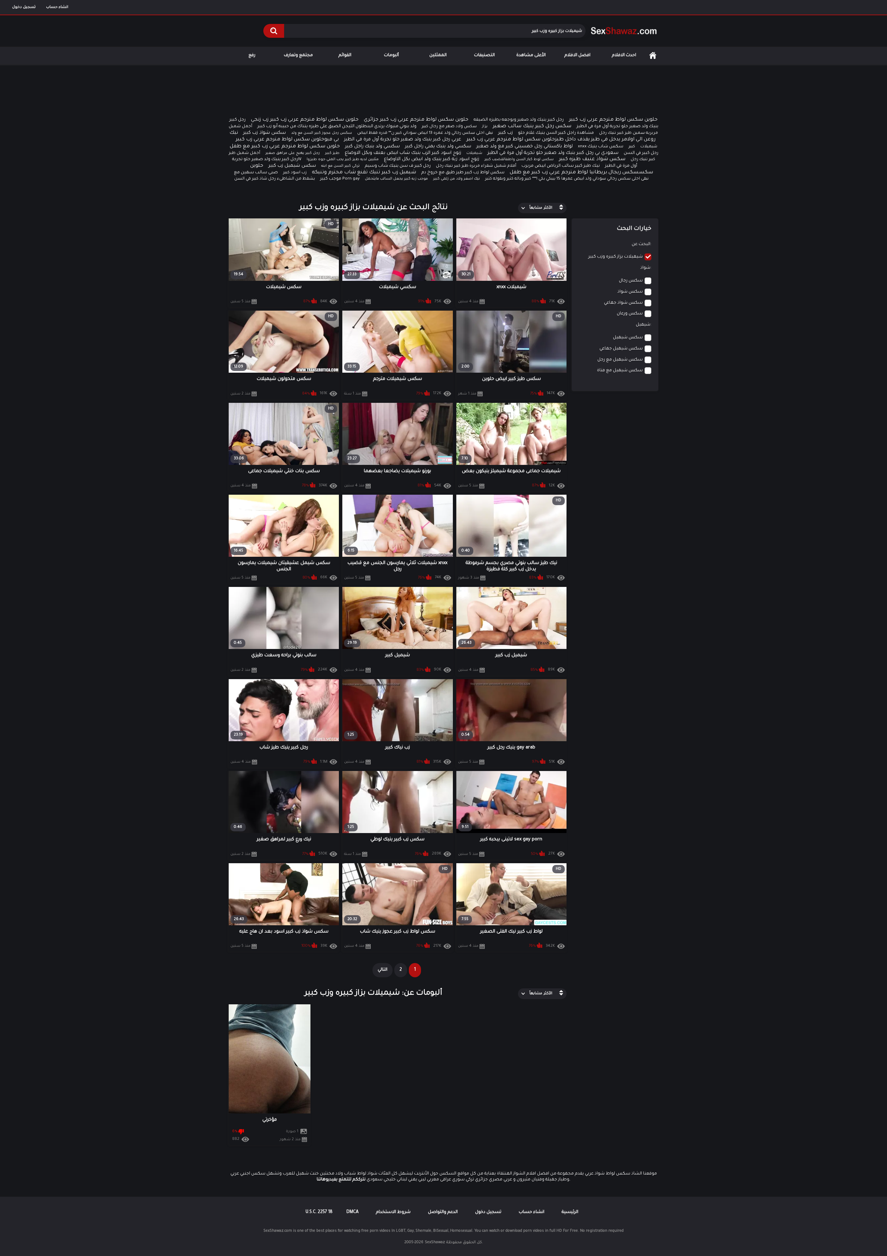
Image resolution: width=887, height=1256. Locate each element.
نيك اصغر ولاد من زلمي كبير (456, 179)
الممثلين (438, 55)
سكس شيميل (628, 337)
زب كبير (505, 133)
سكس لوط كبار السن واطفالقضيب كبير (519, 159)
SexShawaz (435, 1242)
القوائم (345, 55)
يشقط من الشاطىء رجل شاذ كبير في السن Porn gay (297, 179)
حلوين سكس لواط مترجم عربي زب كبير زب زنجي (305, 120)
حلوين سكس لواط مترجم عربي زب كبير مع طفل (285, 146)
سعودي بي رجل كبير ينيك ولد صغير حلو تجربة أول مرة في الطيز (553, 153)
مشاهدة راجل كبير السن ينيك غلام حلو (556, 133)
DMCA (352, 1212)
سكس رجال (631, 280)
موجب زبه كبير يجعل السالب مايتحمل (396, 179)
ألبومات (391, 55)
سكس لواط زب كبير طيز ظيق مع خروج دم (462, 172)
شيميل (643, 324)
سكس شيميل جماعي (621, 348)
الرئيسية (652, 55)
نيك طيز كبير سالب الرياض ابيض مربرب (560, 166)
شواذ (645, 268)
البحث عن (641, 244)
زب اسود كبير (295, 173)
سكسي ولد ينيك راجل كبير (372, 146)
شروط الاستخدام (393, 1212)
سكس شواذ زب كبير (264, 133)
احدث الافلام (624, 55)
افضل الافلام (577, 55)
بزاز (485, 126)
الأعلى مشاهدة (531, 55)
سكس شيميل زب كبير (292, 165)
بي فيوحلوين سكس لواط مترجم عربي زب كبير (287, 139)
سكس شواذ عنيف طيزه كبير (592, 159)
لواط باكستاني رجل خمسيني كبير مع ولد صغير (524, 146)
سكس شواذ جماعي (623, 303)
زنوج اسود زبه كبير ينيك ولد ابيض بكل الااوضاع (431, 159)
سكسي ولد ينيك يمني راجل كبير (438, 146)
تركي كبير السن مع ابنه (340, 166)
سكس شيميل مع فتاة (620, 370)
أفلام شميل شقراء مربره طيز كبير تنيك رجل (476, 166)
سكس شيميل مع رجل (620, 359)
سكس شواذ (630, 291)
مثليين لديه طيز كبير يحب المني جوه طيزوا (343, 159)
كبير (632, 147)
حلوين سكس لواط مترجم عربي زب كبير (613, 120)
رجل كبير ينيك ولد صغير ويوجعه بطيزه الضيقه (519, 120)
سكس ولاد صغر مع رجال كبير (449, 126)
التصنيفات (484, 55)
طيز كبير (332, 153)
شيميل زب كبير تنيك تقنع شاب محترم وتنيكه (364, 172)
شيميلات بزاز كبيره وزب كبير (615, 256)
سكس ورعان (630, 313)
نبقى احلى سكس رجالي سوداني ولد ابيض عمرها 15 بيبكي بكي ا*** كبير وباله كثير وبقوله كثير (567, 179)
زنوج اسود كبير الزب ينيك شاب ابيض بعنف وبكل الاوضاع (403, 153)
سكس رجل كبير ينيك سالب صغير (532, 126)
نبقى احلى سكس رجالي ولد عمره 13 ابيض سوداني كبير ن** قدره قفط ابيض (425, 133)
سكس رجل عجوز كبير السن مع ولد (321, 133)
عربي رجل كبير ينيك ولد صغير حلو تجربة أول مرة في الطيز (402, 139)
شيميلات (474, 153)
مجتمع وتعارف (298, 55)
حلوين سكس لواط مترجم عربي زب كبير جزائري (416, 120)
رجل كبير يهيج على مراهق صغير (292, 153)
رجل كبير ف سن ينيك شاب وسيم (398, 166)
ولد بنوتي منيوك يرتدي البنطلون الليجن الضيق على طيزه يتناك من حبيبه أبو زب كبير (336, 126)
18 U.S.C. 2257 (319, 1212)
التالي (382, 970)
